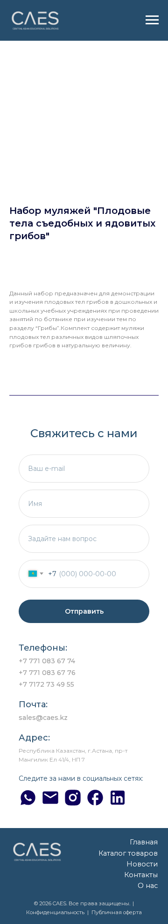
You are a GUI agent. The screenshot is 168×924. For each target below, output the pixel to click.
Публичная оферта (116, 912)
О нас (148, 885)
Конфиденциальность (55, 912)
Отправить (84, 611)
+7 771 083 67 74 (47, 661)
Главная (144, 842)
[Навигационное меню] (152, 20)
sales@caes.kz (43, 717)
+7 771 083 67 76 (47, 672)
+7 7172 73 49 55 (46, 684)
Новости (142, 864)
